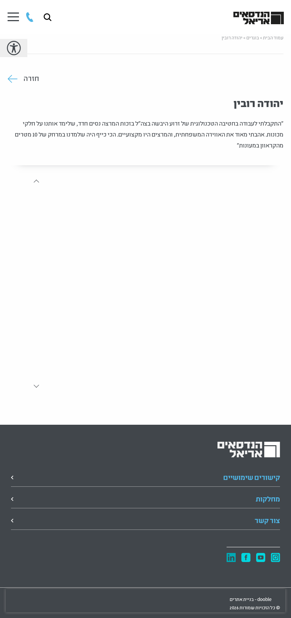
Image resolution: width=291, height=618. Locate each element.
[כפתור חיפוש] (47, 17)
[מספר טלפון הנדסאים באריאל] (29, 17)
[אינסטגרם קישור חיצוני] (275, 558)
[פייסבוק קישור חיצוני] (245, 558)
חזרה (31, 78)
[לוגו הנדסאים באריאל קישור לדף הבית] (258, 17)
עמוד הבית (273, 37)
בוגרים (252, 37)
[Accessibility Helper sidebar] (13, 48)
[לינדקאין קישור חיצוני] (231, 557)
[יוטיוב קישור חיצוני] (260, 558)
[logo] (248, 450)
